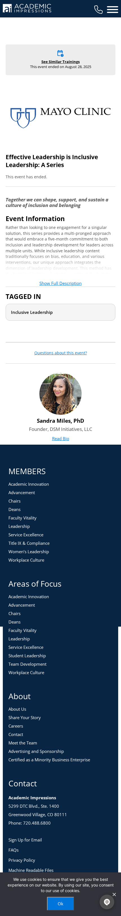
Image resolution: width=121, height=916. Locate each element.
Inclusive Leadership (32, 312)
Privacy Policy (21, 860)
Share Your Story (24, 717)
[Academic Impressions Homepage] (27, 9)
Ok (60, 903)
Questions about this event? (60, 352)
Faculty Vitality (22, 518)
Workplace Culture (26, 560)
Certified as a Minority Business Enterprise (49, 759)
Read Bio (60, 438)
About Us (17, 709)
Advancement (21, 492)
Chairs (14, 501)
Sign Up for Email (25, 840)
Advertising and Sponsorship (36, 751)
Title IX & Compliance (29, 543)
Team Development (27, 664)
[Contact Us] (98, 9)
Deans (14, 509)
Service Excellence (25, 534)
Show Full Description (60, 283)
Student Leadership (27, 655)
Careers (15, 726)
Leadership (19, 526)
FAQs (13, 850)
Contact (15, 734)
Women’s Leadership (28, 551)
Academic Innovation (28, 484)
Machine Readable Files (30, 870)
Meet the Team (22, 743)
